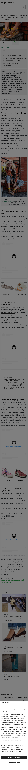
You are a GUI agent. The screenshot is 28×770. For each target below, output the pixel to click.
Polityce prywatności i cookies (15, 751)
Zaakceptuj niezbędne (14, 762)
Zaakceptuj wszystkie (14, 757)
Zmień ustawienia (14, 767)
